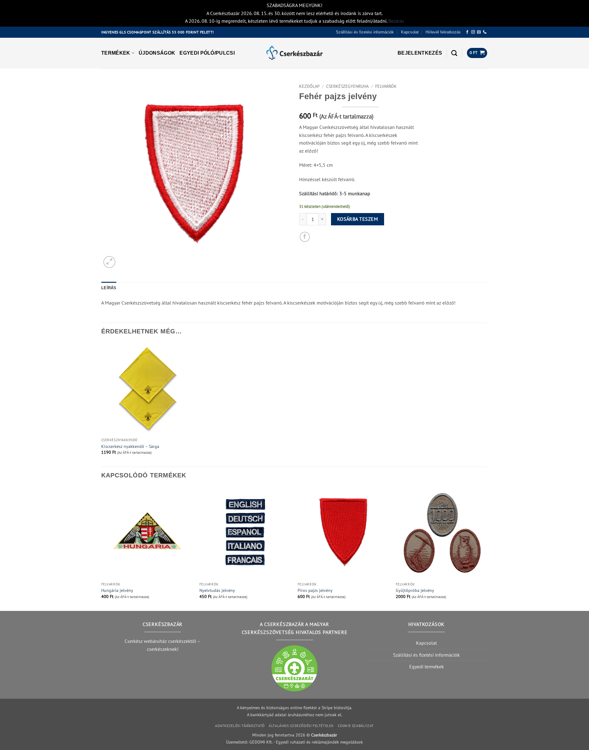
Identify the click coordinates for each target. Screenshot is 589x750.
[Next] (487, 548)
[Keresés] (454, 53)
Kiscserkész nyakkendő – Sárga (130, 446)
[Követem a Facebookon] (467, 32)
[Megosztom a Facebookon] (305, 237)
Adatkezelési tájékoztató (240, 725)
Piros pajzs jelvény (315, 590)
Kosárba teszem (357, 219)
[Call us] (485, 32)
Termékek (115, 53)
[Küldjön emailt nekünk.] (479, 32)
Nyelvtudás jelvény (217, 590)
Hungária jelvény (117, 590)
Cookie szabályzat (356, 725)
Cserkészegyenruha (347, 86)
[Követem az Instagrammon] (473, 32)
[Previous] (101, 548)
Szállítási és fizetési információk (365, 32)
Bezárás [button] (396, 21)
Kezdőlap (309, 86)
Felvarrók (386, 86)
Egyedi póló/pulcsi (207, 53)
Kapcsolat (410, 32)
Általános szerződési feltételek (301, 725)
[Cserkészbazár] (294, 53)
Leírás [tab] (109, 288)
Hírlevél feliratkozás (443, 32)
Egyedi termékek (426, 666)
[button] (420, 53)
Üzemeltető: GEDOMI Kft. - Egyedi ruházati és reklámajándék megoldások (294, 742)
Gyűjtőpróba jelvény (415, 590)
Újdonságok (157, 53)
